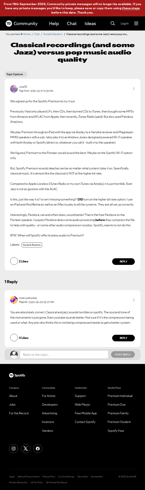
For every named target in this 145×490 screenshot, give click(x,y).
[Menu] (136, 23)
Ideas (90, 23)
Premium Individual (120, 396)
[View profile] (14, 88)
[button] (134, 89)
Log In (124, 23)
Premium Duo (117, 404)
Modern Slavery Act (18, 482)
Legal (12, 476)
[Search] (113, 23)
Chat (72, 23)
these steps (131, 8)
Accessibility (97, 476)
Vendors (47, 431)
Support (80, 396)
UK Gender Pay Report (56, 482)
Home (26, 34)
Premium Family (118, 413)
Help (54, 23)
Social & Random (53, 34)
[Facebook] (37, 448)
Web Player (82, 404)
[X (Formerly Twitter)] (25, 448)
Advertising (49, 413)
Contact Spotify (85, 422)
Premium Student (119, 422)
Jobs (12, 404)
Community (26, 23)
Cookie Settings (66, 476)
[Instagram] (13, 448)
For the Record (18, 413)
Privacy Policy (48, 476)
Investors (48, 422)
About (13, 396)
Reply (123, 261)
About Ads (82, 476)
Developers (50, 404)
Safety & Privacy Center (29, 476)
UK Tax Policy (37, 482)
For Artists (49, 396)
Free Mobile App (86, 413)
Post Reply (123, 354)
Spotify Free (116, 431)
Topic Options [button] (14, 74)
